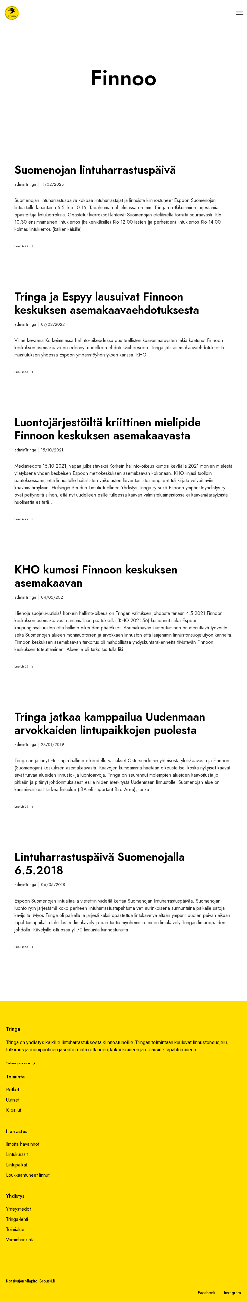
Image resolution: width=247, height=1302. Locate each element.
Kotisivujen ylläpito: (22, 1281)
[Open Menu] (240, 13)
